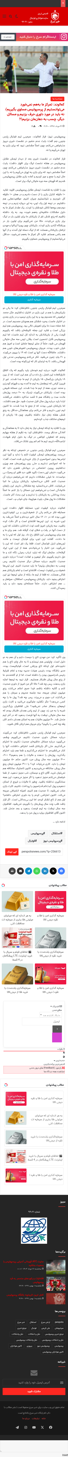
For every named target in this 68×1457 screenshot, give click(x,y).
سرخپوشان (59, 1328)
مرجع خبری (21, 1328)
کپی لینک (12, 852)
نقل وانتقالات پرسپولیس (26, 1340)
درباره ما (26, 1418)
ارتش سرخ (45, 1322)
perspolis (59, 1322)
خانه (44, 1418)
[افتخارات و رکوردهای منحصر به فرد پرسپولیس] (55, 1284)
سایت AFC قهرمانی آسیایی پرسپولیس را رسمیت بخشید (23, 1263)
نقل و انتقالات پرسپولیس (52, 1340)
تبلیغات (35, 1418)
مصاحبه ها (57, 99)
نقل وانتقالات (17, 1334)
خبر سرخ (21, 1322)
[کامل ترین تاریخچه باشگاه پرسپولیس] (55, 1298)
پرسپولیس (37, 833)
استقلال (56, 833)
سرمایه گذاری (34, 300)
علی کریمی (45, 1328)
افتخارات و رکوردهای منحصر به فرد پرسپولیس (27, 1280)
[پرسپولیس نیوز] (43, 16)
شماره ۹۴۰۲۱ (34, 1212)
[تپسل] (5, 248)
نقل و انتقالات (34, 1334)
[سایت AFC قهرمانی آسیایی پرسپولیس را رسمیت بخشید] (55, 1267)
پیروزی (29, 1346)
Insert (65, 1455)
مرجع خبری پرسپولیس (54, 1334)
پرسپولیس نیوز (52, 841)
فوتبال (31, 841)
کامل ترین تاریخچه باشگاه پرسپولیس (25, 1295)
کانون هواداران (16, 1346)
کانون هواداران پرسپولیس (53, 1352)
